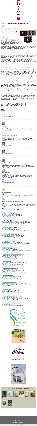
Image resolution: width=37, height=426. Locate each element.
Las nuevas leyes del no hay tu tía (9, 135)
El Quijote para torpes (7, 273)
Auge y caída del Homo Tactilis (8, 279)
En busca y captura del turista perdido (10, 214)
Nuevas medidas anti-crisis (8, 299)
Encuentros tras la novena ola (8, 209)
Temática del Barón (6, 163)
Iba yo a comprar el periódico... (8, 284)
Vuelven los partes (6, 217)
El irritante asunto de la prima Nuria (9, 282)
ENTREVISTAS (19, 16)
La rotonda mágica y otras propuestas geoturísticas (12, 221)
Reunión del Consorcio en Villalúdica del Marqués (13, 201)
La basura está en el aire (7, 249)
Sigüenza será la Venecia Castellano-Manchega (11, 210)
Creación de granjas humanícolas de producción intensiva (13, 250)
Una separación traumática (8, 303)
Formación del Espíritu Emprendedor (9, 238)
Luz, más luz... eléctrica (7, 247)
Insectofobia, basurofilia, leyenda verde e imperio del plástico (14, 224)
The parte (5, 216)
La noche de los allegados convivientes (10, 212)
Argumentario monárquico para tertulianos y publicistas (13, 283)
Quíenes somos (17, 420)
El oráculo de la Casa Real (7, 116)
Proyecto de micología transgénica (9, 264)
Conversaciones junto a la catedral (9, 255)
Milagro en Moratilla (6, 252)
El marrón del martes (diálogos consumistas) (11, 236)
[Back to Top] (35, 424)
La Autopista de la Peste (7, 153)
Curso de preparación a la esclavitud (10, 292)
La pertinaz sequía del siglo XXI (9, 240)
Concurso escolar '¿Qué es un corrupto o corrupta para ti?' (14, 243)
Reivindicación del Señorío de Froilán (10, 266)
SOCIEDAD (18, 9)
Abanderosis (5, 237)
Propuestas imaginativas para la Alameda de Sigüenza (13, 222)
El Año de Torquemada (7, 289)
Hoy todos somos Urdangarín (8, 245)
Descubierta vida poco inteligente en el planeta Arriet (13, 244)
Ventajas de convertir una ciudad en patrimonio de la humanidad (15, 219)
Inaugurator (4, 126)
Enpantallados (5, 228)
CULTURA (18, 14)
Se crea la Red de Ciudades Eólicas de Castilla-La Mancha (13, 230)
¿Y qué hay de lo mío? (7, 278)
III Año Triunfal (5, 291)
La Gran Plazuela (6, 220)
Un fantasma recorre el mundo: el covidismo (11, 215)
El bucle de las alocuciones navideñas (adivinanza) (12, 262)
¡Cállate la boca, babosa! (7, 257)
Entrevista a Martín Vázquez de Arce (9, 305)
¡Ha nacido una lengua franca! (8, 293)
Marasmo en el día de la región (8, 229)
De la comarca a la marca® (8, 182)
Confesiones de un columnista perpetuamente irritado (13, 242)
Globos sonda (5, 285)
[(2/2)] (18, 317)
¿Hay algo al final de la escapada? (9, 241)
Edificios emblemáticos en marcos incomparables (12, 272)
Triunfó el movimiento (7, 226)
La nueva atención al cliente (8, 258)
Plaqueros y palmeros (6, 192)
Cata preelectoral (6, 263)
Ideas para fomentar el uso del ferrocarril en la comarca (13, 298)
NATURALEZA (19, 11)
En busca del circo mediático (8, 234)
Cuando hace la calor (6, 145)
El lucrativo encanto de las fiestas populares (11, 235)
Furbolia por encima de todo (8, 290)
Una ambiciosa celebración (8, 227)
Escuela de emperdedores (8, 269)
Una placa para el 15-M (7, 259)
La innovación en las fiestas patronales (10, 280)
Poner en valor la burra (7, 256)
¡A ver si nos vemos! (6, 277)
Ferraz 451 (5, 251)
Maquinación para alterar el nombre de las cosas (12, 286)
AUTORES (18, 17)
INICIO (18, 6)
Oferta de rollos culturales (8, 275)
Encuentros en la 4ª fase (7, 297)
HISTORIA (18, 12)
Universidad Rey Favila (7, 231)
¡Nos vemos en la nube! (7, 213)
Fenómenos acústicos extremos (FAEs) (10, 223)
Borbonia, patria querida (7, 233)
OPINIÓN (18, 8)
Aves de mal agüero (6, 248)
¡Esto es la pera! (6, 304)
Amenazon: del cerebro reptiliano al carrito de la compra (13, 254)
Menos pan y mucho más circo (8, 296)
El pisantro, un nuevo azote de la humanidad (11, 270)
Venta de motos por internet (8, 271)
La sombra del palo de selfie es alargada (10, 268)
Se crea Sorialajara (6, 172)
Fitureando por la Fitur (7, 261)
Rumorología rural (6, 265)
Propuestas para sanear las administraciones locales (12, 300)
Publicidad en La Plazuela (19, 422)
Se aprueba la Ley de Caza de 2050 (9, 276)
